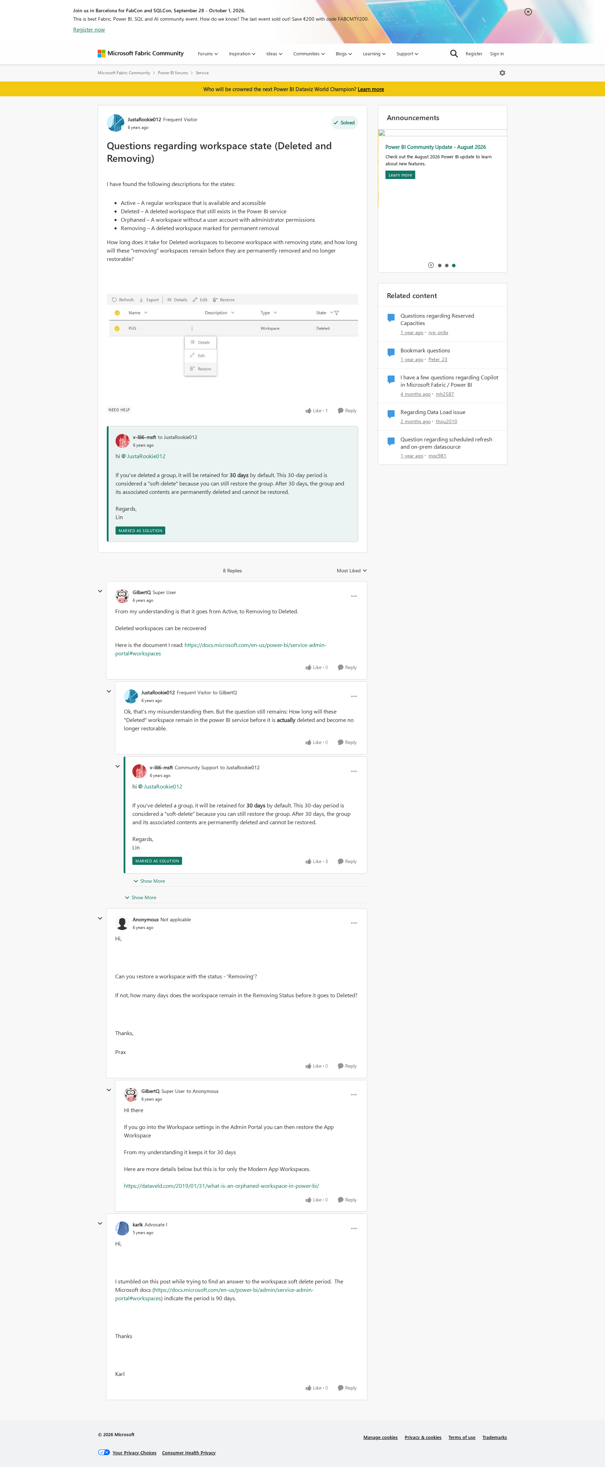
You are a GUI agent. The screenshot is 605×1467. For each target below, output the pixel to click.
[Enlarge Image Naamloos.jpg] (232, 337)
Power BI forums (173, 72)
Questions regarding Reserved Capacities (437, 319)
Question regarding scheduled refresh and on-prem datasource (446, 443)
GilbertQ (142, 592)
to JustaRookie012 (177, 437)
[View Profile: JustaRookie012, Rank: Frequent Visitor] (115, 123)
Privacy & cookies (423, 1437)
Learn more (371, 88)
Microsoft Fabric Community (124, 72)
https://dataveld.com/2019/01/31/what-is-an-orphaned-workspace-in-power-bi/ (221, 1185)
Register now (89, 29)
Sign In (497, 53)
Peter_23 (438, 359)
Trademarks (494, 1437)
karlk (138, 1224)
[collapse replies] (100, 591)
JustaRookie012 (144, 119)
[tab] (439, 265)
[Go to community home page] (141, 53)
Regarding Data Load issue (433, 411)
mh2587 (445, 394)
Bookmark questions (425, 350)
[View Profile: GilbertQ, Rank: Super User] (122, 596)
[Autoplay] (431, 265)
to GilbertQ (225, 692)
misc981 (437, 455)
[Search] (454, 53)
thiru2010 (446, 421)
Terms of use (461, 1437)
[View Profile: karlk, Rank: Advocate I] (122, 1228)
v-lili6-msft (144, 437)
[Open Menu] (502, 73)
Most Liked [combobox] (352, 570)
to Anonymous (202, 1091)
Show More (152, 880)
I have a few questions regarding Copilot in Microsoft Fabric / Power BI (449, 381)
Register (474, 53)
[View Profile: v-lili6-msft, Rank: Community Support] (139, 771)
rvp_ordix (438, 332)
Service (202, 72)
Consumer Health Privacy (189, 1452)
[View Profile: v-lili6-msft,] (123, 441)
